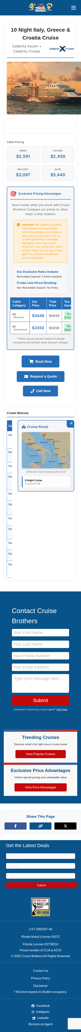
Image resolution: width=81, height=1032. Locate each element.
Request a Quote (43, 376)
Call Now (43, 391)
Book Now (43, 361)
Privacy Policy (40, 978)
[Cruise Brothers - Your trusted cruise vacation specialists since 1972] (40, 7)
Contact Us (40, 970)
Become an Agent (40, 1024)
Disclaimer (40, 985)
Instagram (42, 1011)
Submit (40, 700)
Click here (61, 709)
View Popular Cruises (40, 754)
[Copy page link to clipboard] (41, 826)
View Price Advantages (40, 787)
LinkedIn (42, 1018)
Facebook (43, 1005)
